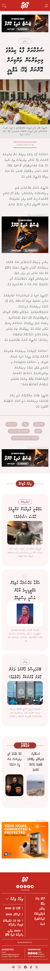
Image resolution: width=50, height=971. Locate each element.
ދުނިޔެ (42, 924)
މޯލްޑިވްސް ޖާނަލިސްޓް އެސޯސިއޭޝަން (25, 438)
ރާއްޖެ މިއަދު (39, 424)
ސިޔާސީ (25, 41)
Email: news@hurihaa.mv (36, 956)
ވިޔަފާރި (42, 908)
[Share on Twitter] (37, 967)
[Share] (13, 967)
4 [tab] (22, 802)
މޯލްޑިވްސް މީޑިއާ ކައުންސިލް (19, 431)
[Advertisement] (25, 23)
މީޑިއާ (25, 424)
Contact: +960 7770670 (10, 956)
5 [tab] (20, 802)
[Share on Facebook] (31, 967)
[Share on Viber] (19, 967)
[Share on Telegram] (25, 967)
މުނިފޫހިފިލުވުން (39, 914)
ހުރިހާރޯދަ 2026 (14, 914)
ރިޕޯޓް (43, 903)
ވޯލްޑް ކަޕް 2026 (13, 908)
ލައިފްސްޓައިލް (39, 919)
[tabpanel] (35, 775)
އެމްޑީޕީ (38, 431)
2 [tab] (27, 802)
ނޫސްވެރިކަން (11, 424)
